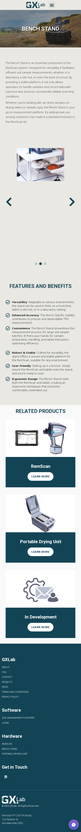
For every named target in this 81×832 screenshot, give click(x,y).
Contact (7, 676)
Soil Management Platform (18, 717)
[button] (52, 5)
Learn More (40, 476)
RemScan (7, 743)
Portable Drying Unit (15, 753)
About (6, 667)
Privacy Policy (10, 696)
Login (5, 722)
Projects (7, 682)
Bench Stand (9, 748)
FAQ (4, 672)
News (5, 686)
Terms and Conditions (15, 691)
